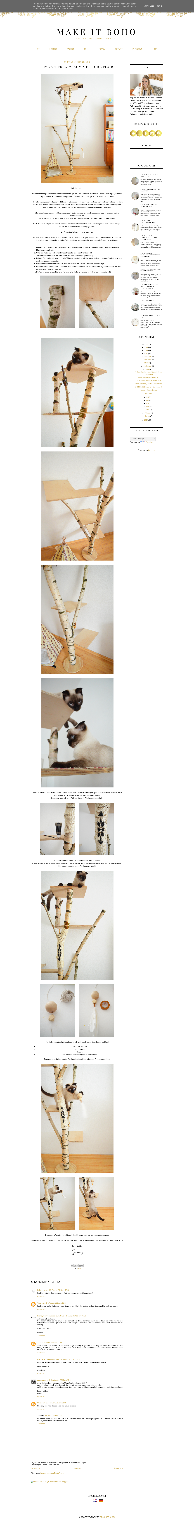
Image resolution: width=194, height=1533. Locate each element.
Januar (147, 416)
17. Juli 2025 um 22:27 (53, 1416)
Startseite (77, 1468)
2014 (146, 420)
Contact (119, 49)
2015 (146, 354)
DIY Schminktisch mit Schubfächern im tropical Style (149, 286)
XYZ (39, 1343)
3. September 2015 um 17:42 (60, 1380)
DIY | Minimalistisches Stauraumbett (149, 206)
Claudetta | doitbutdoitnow (48, 1359)
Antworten (41, 1296)
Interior (53, 49)
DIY (38, 49)
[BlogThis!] (74, 1265)
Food (86, 49)
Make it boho (97, 31)
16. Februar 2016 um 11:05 (56, 1403)
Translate (149, 442)
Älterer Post (118, 1468)
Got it (159, 6)
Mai (147, 403)
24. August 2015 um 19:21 (56, 1303)
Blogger (151, 450)
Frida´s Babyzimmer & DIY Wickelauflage (151, 270)
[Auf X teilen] (77, 1265)
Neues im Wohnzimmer (148, 390)
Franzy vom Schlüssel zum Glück (51, 1316)
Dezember (147, 357)
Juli (147, 397)
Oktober (147, 363)
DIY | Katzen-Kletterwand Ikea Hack (150, 221)
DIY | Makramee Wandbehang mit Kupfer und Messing (150, 255)
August (147, 369)
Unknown (41, 1403)
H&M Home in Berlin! (149, 301)
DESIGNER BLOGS (107, 1517)
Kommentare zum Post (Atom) (51, 1473)
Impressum (138, 49)
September (147, 366)
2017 (146, 347)
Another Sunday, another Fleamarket (148, 384)
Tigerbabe (41, 1303)
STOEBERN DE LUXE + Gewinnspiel (148, 387)
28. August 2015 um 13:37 (70, 1359)
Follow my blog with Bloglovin (148, 377)
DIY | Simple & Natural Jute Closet (149, 175)
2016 (146, 351)
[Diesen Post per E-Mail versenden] (72, 1265)
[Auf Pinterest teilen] (82, 1265)
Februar (147, 413)
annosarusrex (42, 1380)
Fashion (70, 49)
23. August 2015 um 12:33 (59, 1290)
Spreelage (148, 393)
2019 (146, 344)
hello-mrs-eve (42, 1290)
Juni (147, 400)
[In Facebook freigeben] (79, 1265)
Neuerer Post (36, 1468)
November (147, 360)
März (147, 410)
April (147, 407)
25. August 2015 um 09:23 (76, 1316)
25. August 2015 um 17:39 (52, 1343)
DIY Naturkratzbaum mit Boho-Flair (148, 381)
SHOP (155, 49)
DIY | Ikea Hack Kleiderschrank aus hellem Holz (149, 237)
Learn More (149, 6)
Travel (102, 49)
